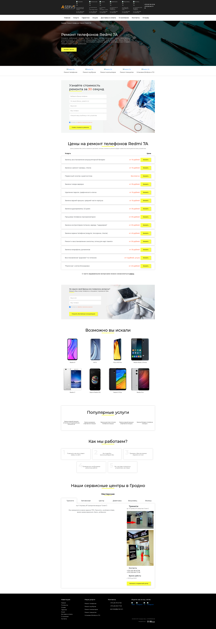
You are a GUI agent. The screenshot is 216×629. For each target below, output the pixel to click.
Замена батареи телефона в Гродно (145, 422)
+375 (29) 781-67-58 (149, 4)
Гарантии (86, 18)
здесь (131, 274)
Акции (95, 18)
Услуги (76, 18)
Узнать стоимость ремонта (80, 127)
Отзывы (146, 18)
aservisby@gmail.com (116, 609)
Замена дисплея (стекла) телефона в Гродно (108, 422)
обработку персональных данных (84, 122)
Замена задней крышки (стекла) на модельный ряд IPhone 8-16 (71, 423)
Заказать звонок (69, 49)
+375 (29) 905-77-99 (149, 7)
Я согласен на (81, 122)
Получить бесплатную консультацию (83, 314)
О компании (124, 18)
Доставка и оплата (108, 18)
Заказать (145, 159)
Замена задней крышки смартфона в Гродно (126, 422)
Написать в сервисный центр (138, 583)
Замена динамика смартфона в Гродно (89, 422)
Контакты (136, 18)
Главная (67, 18)
